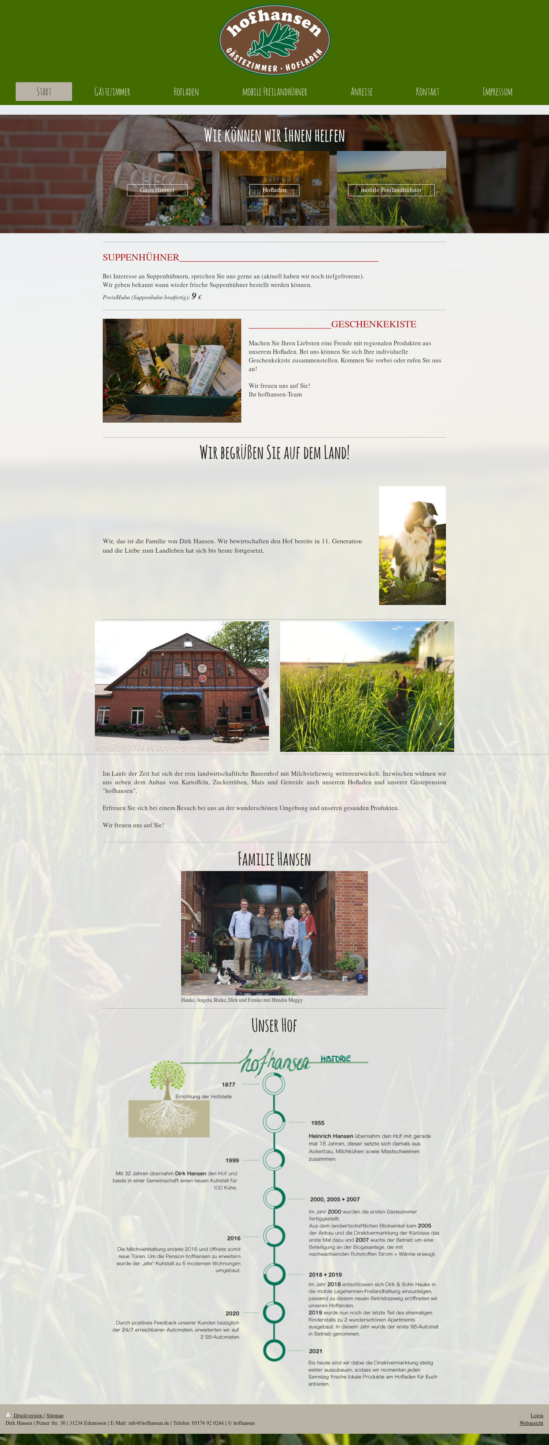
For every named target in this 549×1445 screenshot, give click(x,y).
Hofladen (274, 189)
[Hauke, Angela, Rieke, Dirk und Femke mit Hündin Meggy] (274, 933)
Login (537, 1415)
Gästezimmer (157, 189)
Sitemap (54, 1415)
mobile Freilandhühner (391, 189)
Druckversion (28, 1415)
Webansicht (531, 1422)
